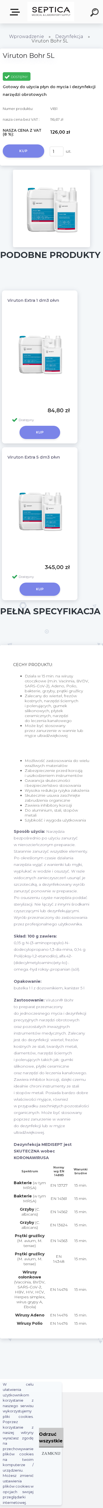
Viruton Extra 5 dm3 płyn (33, 457)
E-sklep (16, 12)
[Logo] (50, 11)
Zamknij (51, 1453)
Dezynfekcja (69, 36)
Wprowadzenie (26, 36)
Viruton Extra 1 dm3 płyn (33, 300)
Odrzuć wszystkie (51, 1438)
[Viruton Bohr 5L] (51, 171)
